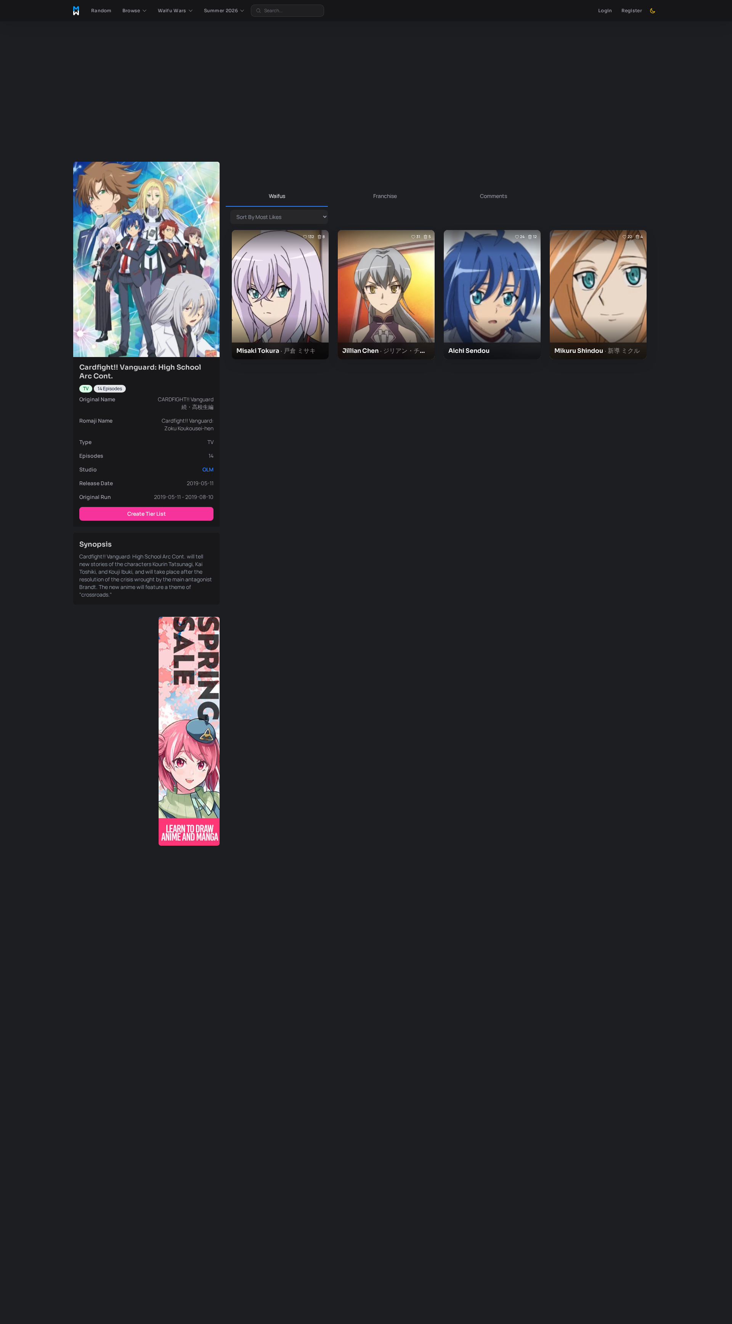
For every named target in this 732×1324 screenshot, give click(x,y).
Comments (493, 195)
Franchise (385, 195)
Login (605, 10)
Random (101, 10)
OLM (208, 469)
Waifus (277, 195)
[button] (135, 10)
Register (631, 10)
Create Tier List (146, 513)
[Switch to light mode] (653, 10)
